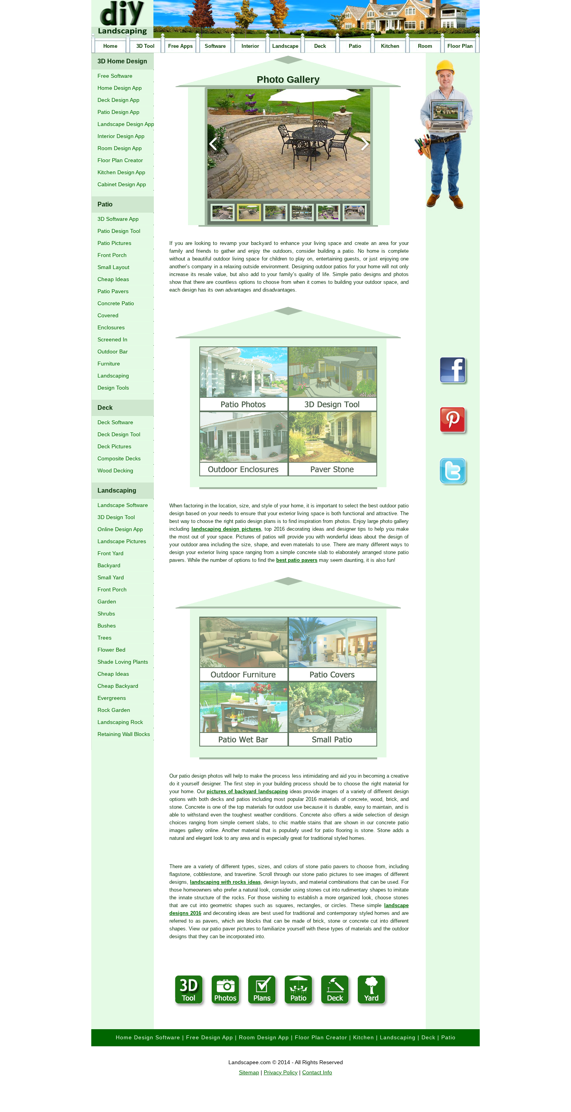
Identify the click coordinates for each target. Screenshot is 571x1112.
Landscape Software (122, 505)
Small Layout (113, 267)
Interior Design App (120, 136)
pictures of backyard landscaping (247, 791)
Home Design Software (148, 1037)
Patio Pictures (114, 243)
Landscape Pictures (121, 541)
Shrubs (106, 613)
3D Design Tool (116, 517)
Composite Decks (119, 458)
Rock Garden (113, 710)
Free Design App (209, 1037)
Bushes (106, 625)
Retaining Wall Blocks (123, 734)
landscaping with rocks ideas (225, 882)
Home (110, 46)
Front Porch (112, 255)
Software (215, 46)
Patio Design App (118, 112)
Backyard (108, 565)
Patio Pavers (113, 291)
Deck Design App (118, 100)
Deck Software (115, 422)
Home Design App (119, 88)
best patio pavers (296, 560)
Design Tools (113, 388)
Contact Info (317, 1072)
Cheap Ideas (113, 279)
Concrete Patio (115, 303)
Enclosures (111, 327)
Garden (106, 601)
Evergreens (111, 698)
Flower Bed (111, 650)
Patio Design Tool (118, 231)
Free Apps (180, 46)
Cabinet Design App (121, 184)
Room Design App (119, 148)
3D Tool (145, 46)
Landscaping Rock (120, 722)
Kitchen (390, 46)
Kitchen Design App (121, 172)
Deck (320, 46)
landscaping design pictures (226, 529)
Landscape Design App (125, 124)
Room (425, 46)
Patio (355, 46)
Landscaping (113, 375)
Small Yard (110, 577)
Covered (107, 315)
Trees (104, 638)
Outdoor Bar (112, 351)
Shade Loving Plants (122, 662)
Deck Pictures (114, 446)
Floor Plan (460, 46)
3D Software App (118, 219)
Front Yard (110, 553)
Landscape (285, 46)
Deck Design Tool (118, 434)
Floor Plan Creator (120, 160)
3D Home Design (122, 61)
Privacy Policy (281, 1072)
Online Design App (120, 529)
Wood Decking (115, 470)
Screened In (112, 339)
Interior (250, 46)
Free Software (114, 76)
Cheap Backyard (117, 686)
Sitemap (249, 1072)
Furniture (108, 363)
